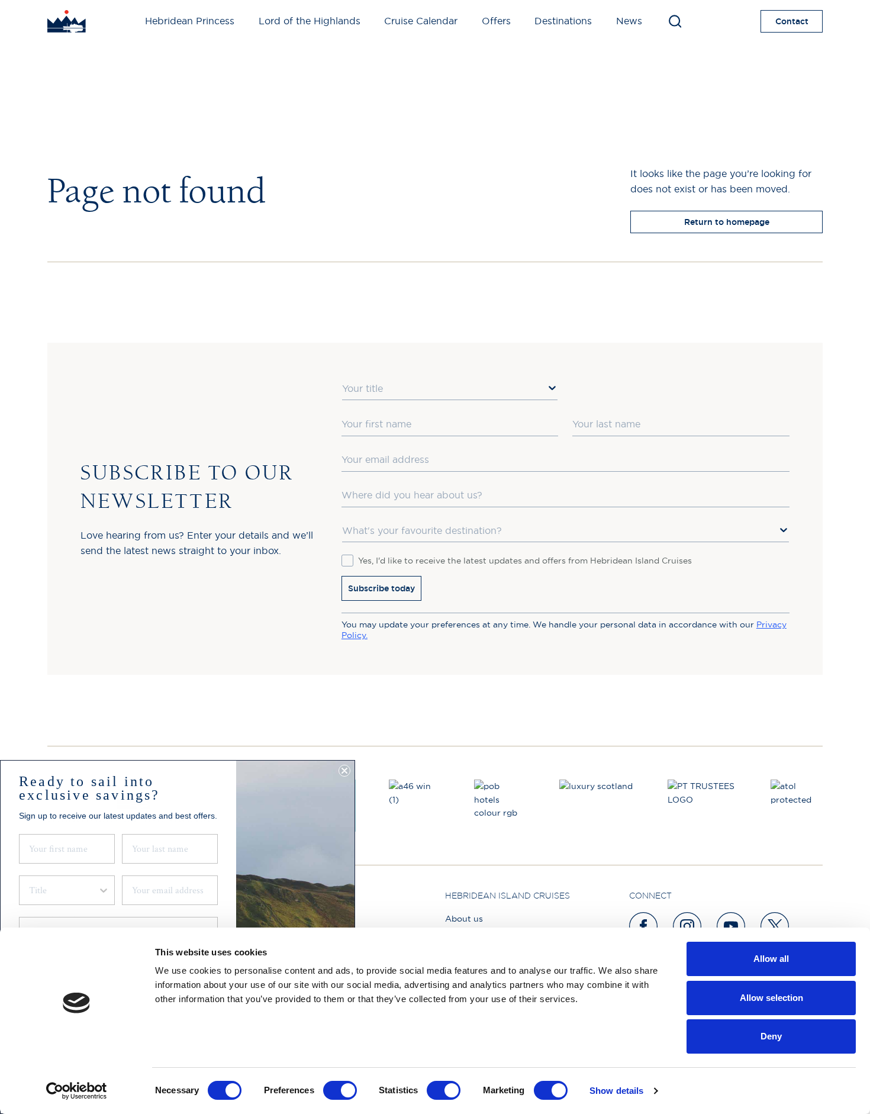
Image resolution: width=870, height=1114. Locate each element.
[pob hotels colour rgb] (500, 806)
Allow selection (771, 998)
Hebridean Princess (189, 21)
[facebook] (644, 926)
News (629, 21)
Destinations (563, 21)
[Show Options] (552, 388)
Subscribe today (381, 588)
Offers (496, 21)
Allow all (771, 959)
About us (464, 918)
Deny (771, 1036)
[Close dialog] (344, 771)
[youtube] (731, 926)
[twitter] (775, 926)
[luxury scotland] (596, 806)
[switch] (340, 1090)
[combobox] (450, 389)
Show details (616, 1091)
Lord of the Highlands (309, 21)
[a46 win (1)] (415, 806)
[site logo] (66, 21)
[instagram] (688, 926)
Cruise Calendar (420, 21)
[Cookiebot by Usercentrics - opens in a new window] (76, 1091)
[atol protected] (797, 806)
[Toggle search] (675, 21)
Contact (791, 21)
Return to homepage (726, 222)
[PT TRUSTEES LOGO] (702, 806)
